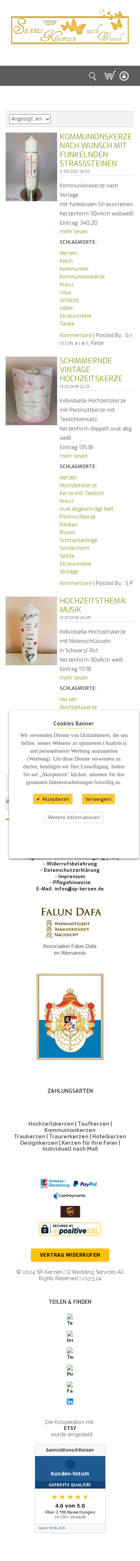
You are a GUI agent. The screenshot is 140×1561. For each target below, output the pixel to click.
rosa (65, 292)
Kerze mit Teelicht (82, 493)
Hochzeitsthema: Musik (93, 605)
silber (67, 308)
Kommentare (76, 335)
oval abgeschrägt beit (86, 509)
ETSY (70, 1428)
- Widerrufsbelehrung (70, 864)
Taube (67, 323)
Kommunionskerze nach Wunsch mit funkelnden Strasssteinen (96, 150)
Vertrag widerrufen (70, 1255)
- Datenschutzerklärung (70, 870)
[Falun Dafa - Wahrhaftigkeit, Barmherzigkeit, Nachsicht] (70, 932)
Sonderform (74, 548)
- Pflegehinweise (70, 882)
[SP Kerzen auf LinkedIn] (70, 1402)
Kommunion (74, 269)
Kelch (66, 261)
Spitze (67, 556)
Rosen (67, 532)
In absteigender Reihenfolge (57, 119)
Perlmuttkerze (78, 516)
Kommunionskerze (82, 276)
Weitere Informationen (74, 817)
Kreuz (67, 284)
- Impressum (70, 876)
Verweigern (98, 799)
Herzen (68, 253)
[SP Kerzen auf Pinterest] (70, 1371)
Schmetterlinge (78, 540)
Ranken (69, 524)
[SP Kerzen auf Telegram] (70, 1320)
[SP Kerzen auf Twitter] (70, 1354)
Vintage (69, 571)
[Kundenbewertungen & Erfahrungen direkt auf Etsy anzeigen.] (70, 1488)
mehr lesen (74, 231)
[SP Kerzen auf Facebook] (70, 1388)
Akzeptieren (54, 799)
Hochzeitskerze (78, 485)
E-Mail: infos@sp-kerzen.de (70, 889)
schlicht (69, 300)
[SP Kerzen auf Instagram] (70, 1337)
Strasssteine (75, 316)
